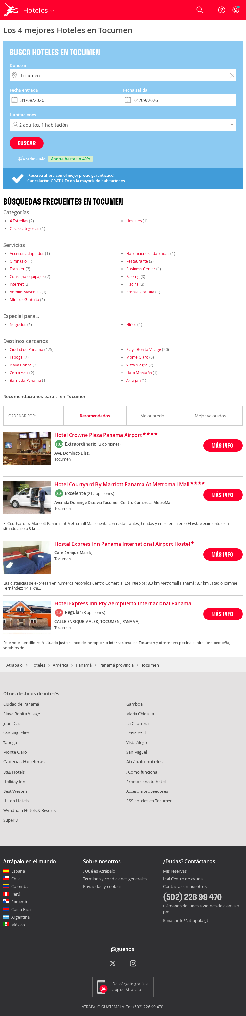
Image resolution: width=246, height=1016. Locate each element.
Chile (15, 878)
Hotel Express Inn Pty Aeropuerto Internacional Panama (122, 604)
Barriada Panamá (25, 380)
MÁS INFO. (223, 445)
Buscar (27, 143)
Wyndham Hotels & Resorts (29, 810)
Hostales (134, 220)
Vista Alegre (137, 364)
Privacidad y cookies (102, 886)
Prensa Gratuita (140, 291)
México (18, 925)
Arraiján (133, 380)
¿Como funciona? (142, 772)
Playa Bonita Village (143, 349)
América (60, 665)
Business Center (140, 268)
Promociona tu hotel (146, 781)
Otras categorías (24, 228)
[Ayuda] (222, 10)
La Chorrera (137, 723)
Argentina (20, 917)
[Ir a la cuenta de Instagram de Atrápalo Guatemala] (133, 964)
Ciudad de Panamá (26, 349)
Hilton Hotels (16, 801)
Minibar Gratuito (24, 299)
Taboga (16, 357)
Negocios (18, 324)
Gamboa (134, 704)
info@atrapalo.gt (192, 920)
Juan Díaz (11, 723)
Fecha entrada (24, 90)
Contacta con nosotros (185, 886)
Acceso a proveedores (147, 791)
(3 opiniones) (93, 612)
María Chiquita (140, 714)
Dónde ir (18, 65)
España (18, 871)
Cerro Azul (19, 372)
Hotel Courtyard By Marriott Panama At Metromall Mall (121, 484)
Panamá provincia (116, 665)
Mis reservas (175, 871)
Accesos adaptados (27, 253)
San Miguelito (16, 733)
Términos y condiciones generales (115, 878)
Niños (131, 324)
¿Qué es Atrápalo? (100, 871)
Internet (17, 284)
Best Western (16, 791)
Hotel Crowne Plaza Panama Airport (98, 435)
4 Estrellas (19, 220)
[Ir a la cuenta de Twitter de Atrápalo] (112, 964)
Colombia (20, 886)
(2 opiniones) (109, 444)
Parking (133, 276)
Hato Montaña (139, 372)
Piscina (132, 284)
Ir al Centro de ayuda (183, 878)
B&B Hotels (14, 772)
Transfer (17, 268)
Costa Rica (21, 909)
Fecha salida (135, 90)
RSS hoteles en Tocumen (149, 801)
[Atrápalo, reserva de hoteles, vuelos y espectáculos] (11, 10)
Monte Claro (137, 357)
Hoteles (37, 665)
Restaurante (137, 261)
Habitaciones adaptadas (147, 253)
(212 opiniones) (100, 493)
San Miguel (136, 752)
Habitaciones (23, 114)
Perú (15, 894)
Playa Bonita (21, 364)
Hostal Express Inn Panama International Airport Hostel (122, 544)
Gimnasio (18, 261)
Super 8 (10, 820)
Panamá (84, 665)
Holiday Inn (14, 781)
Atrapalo (14, 665)
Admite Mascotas (25, 291)
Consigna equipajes (27, 276)
